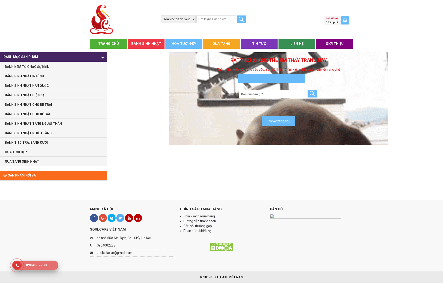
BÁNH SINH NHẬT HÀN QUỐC (27, 86)
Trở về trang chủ (278, 121)
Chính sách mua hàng (199, 216)
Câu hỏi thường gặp (197, 226)
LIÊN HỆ (296, 44)
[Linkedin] (138, 218)
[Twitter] (120, 218)
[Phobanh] (101, 19)
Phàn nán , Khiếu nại (198, 231)
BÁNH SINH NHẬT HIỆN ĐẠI (25, 95)
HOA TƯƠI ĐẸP (184, 44)
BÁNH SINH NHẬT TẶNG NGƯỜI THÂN (33, 123)
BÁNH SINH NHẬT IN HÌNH (24, 76)
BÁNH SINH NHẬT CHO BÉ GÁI (27, 114)
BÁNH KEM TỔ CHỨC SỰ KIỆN (27, 67)
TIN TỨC (259, 44)
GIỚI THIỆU (335, 44)
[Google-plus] (103, 218)
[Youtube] (129, 218)
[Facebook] (94, 218)
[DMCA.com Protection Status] (221, 247)
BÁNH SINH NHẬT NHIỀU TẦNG (28, 133)
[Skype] (112, 218)
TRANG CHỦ (108, 44)
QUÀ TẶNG (221, 44)
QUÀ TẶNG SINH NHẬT (22, 161)
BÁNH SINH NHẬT (146, 44)
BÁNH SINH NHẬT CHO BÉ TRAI (28, 105)
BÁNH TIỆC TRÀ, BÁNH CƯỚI (26, 142)
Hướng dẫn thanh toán (200, 221)
